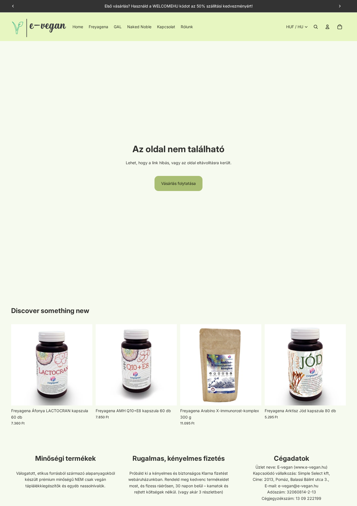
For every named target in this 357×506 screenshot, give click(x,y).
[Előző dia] (13, 6)
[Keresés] (316, 27)
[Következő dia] (340, 6)
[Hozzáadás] (84, 397)
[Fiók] (327, 27)
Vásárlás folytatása (178, 183)
